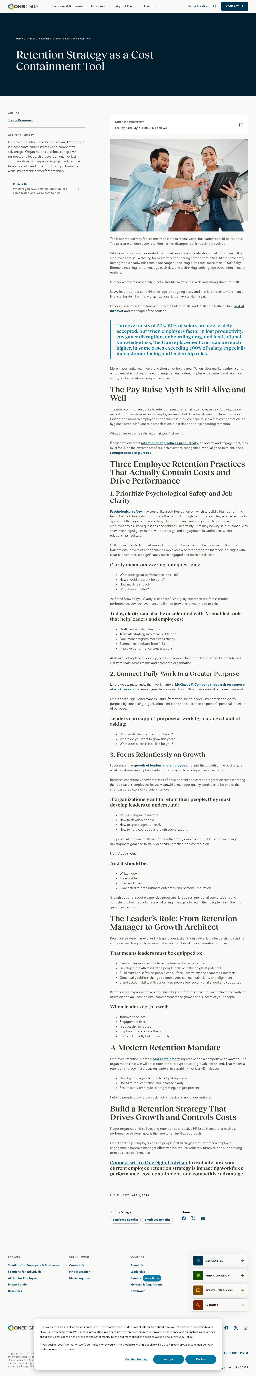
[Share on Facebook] (183, 1218)
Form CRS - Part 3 (236, 1353)
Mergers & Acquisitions (146, 1284)
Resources (15, 1291)
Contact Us (76, 1265)
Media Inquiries (79, 1278)
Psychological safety (126, 511)
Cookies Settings (136, 1359)
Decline (201, 1359)
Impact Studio (17, 1284)
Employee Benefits (125, 1219)
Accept (168, 1359)
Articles (31, 38)
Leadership (137, 1271)
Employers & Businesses (67, 6)
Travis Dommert (20, 120)
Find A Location (79, 1271)
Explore (14, 1256)
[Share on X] (193, 1218)
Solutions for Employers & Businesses (34, 1265)
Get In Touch (79, 1256)
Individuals (98, 6)
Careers (135, 1278)
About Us (149, 6)
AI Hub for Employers (23, 1278)
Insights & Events (125, 6)
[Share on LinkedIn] (203, 1218)
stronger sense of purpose (130, 453)
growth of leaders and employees (160, 765)
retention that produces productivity (169, 443)
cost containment (166, 1059)
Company (137, 1256)
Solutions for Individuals (24, 1271)
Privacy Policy (183, 1336)
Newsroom (137, 1291)
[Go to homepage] (24, 6)
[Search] (215, 6)
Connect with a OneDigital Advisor (149, 1162)
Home (19, 38)
